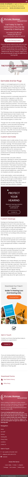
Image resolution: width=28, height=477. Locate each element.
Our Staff (3, 431)
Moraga (6, 467)
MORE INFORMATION (17, 8)
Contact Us (14, 212)
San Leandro (13, 467)
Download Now (14, 297)
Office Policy (7, 383)
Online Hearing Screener (14, 40)
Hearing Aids (4, 437)
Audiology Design (12, 475)
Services (3, 434)
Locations (3, 442)
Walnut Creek (21, 467)
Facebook (4, 456)
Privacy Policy (4, 439)
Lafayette (20, 465)
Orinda (14, 465)
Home (2, 429)
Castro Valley (8, 465)
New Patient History (9, 379)
